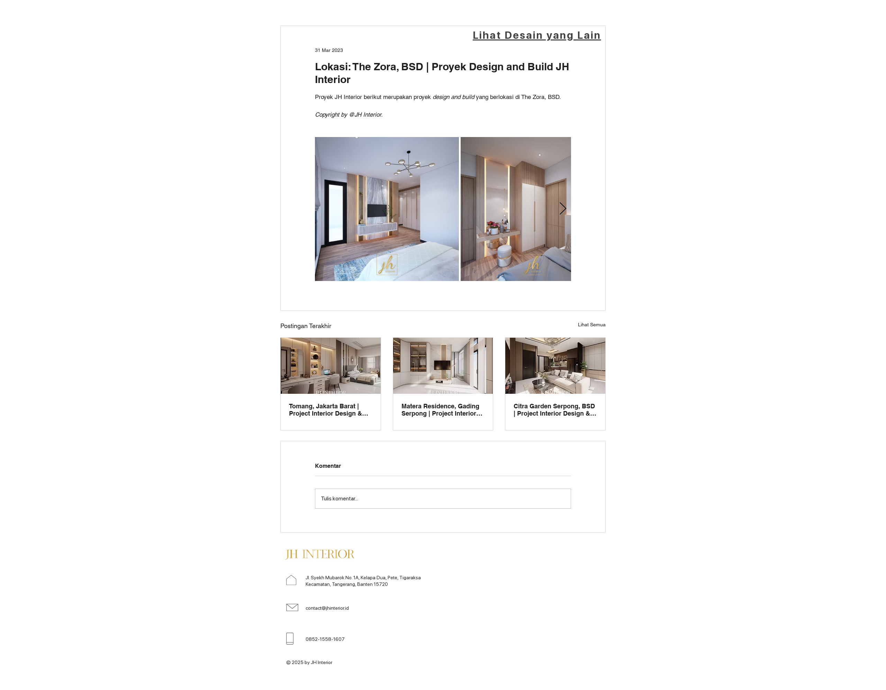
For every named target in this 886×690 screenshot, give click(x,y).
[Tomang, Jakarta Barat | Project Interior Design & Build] (331, 366)
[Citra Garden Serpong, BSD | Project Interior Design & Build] (555, 366)
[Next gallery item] (563, 209)
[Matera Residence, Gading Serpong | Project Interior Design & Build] (443, 366)
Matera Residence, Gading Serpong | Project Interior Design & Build (440, 409)
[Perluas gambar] (387, 209)
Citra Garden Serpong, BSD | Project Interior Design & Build (554, 409)
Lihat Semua (592, 324)
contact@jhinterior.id (327, 608)
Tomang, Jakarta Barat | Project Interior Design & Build (325, 409)
